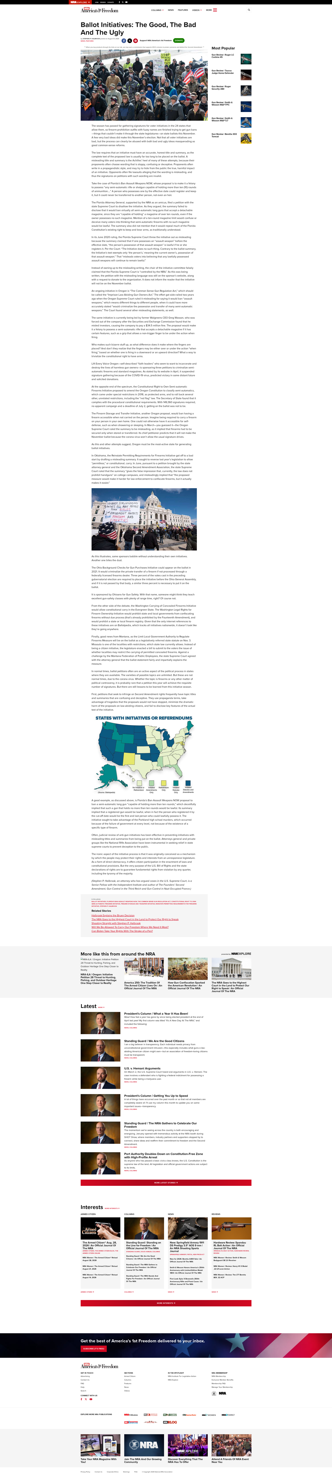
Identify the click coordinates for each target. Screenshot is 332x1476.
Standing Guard (133, 1251)
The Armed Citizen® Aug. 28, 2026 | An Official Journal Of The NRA (100, 1245)
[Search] (249, 10)
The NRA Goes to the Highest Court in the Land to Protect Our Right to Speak (135, 919)
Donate (111, 2)
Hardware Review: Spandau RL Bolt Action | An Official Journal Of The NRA (230, 1245)
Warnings (126, 1472)
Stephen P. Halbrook (108, 906)
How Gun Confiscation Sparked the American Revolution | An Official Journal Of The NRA (186, 985)
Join (96, 2)
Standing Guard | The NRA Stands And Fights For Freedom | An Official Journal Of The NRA (143, 1279)
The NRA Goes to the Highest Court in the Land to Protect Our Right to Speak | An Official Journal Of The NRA (230, 987)
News (171, 10)
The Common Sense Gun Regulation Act (154, 901)
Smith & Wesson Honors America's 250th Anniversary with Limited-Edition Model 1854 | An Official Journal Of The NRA (187, 1270)
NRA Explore (173, 1380)
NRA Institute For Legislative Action (182, 1376)
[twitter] (130, 39)
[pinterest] (136, 39)
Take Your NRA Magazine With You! (99, 1460)
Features (183, 10)
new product (198, 1254)
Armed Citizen (88, 1214)
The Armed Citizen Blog (104, 1251)
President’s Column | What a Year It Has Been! (156, 1013)
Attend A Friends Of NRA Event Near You (230, 1460)
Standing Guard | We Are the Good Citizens (154, 1041)
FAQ (82, 1383)
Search (83, 1390)
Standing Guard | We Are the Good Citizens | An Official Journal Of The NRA (143, 1257)
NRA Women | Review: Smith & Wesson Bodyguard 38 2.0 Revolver (230, 1259)
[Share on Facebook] (124, 39)
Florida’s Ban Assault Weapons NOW (122, 901)
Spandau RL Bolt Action (223, 1251)
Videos (196, 10)
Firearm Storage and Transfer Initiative (138, 904)
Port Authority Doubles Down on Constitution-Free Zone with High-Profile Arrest (163, 1156)
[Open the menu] (215, 10)
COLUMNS (156, 1251)
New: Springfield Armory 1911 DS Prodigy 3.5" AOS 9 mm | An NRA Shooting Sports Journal (187, 1247)
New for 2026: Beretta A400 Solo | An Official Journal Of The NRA (186, 1260)
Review (216, 1253)
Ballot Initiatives (99, 901)
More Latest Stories (176, 1182)
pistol (189, 1254)
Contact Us (85, 1380)
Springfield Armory (178, 1254)
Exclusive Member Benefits (222, 1380)
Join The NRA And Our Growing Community (143, 1460)
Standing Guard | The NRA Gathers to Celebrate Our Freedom (160, 1125)
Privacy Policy (85, 1472)
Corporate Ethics (113, 1472)
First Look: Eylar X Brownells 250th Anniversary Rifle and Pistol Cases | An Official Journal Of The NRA (186, 1281)
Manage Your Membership (222, 1387)
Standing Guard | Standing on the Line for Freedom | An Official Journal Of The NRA (143, 1245)
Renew (103, 2)
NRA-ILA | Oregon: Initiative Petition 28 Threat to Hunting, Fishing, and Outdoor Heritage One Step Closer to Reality (98, 978)
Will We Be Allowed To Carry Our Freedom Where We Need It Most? (130, 927)
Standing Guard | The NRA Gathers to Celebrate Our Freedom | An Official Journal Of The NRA (141, 1267)
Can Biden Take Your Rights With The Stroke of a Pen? (122, 931)
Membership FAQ (219, 1383)
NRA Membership (219, 1376)
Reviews (216, 1214)
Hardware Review (241, 1251)
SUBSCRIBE (93, 1348)
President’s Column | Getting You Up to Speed (156, 1095)
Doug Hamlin (146, 1251)
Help (82, 1387)
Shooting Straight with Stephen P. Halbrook (116, 923)
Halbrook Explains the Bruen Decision (113, 915)
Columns (156, 10)
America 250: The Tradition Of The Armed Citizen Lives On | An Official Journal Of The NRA (143, 985)
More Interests (111, 1208)
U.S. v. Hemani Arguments (142, 1068)
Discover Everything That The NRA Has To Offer (185, 1460)
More (100, 1007)
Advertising (85, 1376)
